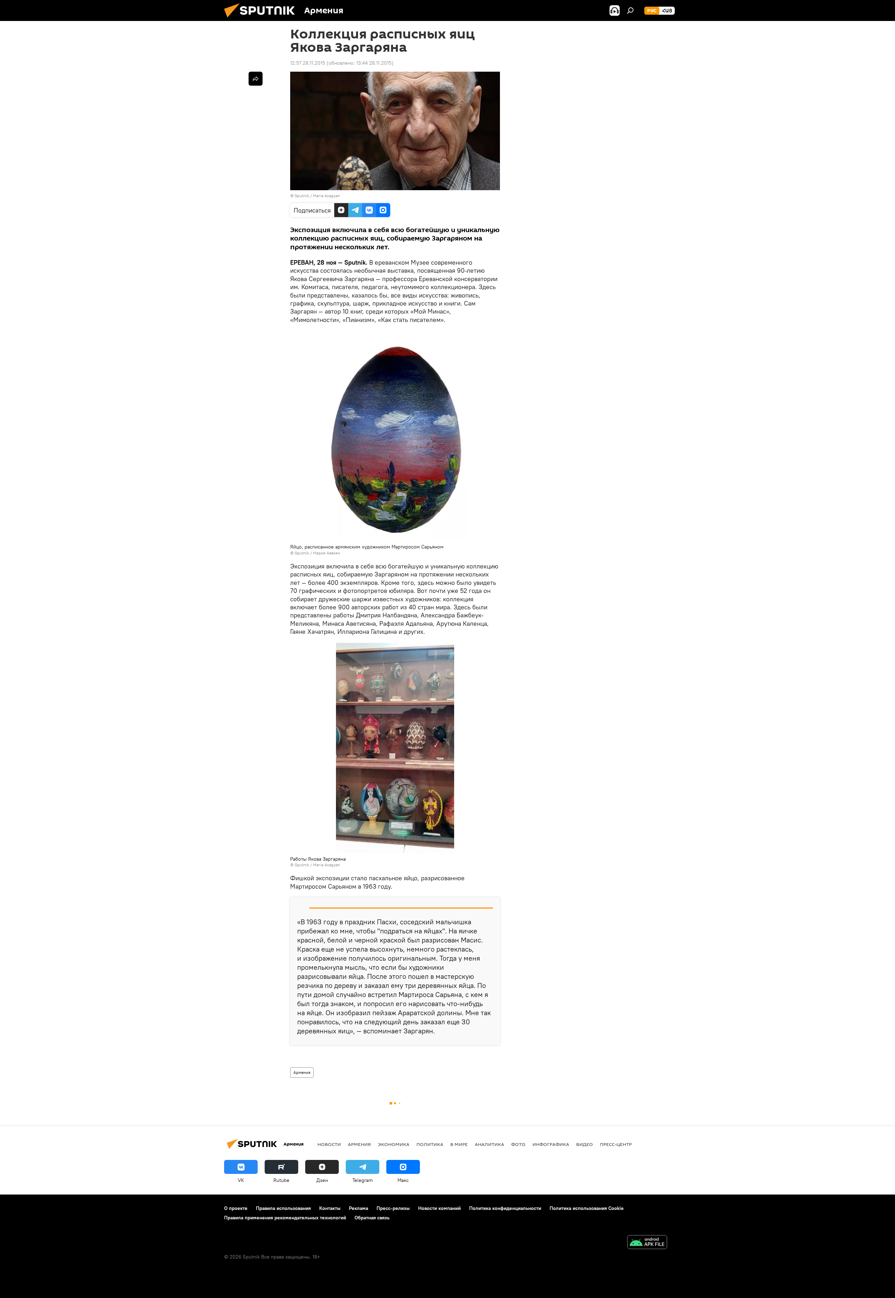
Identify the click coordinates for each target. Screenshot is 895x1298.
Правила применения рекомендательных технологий (285, 1217)
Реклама (358, 1208)
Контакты (330, 1208)
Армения (301, 1072)
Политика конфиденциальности (505, 1208)
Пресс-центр (616, 1144)
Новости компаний (439, 1208)
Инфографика (550, 1144)
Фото (518, 1144)
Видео (584, 1144)
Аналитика (489, 1144)
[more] (256, 79)
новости (329, 1144)
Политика (429, 1144)
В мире (459, 1144)
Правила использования (283, 1208)
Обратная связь (372, 1217)
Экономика (393, 1144)
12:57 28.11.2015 (307, 63)
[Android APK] (647, 1243)
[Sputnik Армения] (262, 19)
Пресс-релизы (393, 1208)
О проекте (236, 1208)
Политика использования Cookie (587, 1208)
